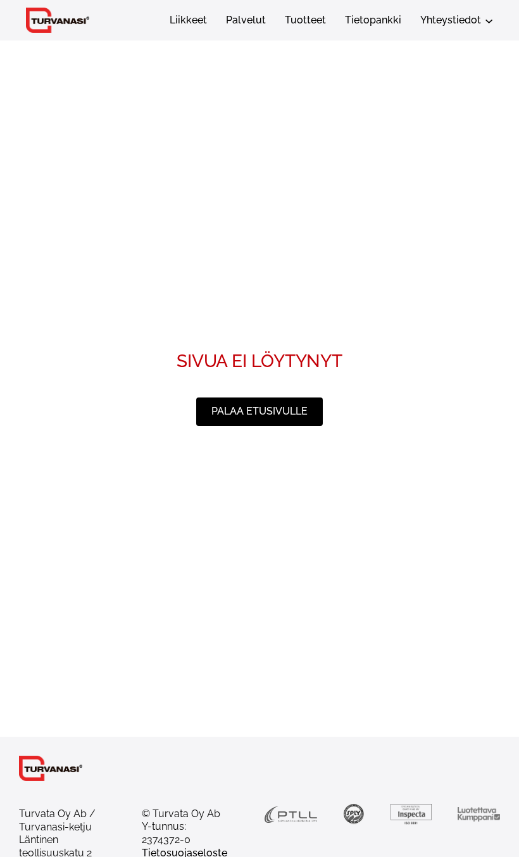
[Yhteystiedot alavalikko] (489, 20)
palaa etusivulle (259, 411)
